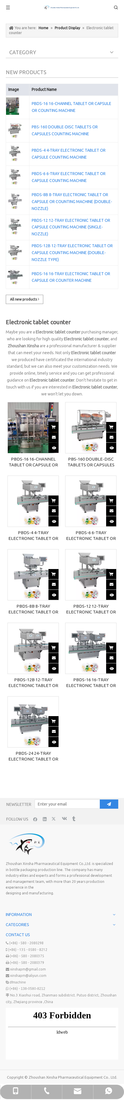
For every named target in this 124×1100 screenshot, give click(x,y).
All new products (24, 299)
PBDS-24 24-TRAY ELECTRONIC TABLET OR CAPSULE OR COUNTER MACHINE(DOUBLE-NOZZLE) (33, 756)
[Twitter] (54, 819)
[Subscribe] (109, 804)
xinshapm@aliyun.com (28, 975)
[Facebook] (35, 819)
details (58, 445)
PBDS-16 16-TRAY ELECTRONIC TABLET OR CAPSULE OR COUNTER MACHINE (71, 277)
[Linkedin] (44, 819)
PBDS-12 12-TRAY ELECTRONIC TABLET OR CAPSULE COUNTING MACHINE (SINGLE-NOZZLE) (71, 227)
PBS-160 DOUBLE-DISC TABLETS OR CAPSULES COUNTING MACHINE (65, 130)
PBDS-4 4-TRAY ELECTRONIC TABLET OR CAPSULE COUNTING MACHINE (69, 153)
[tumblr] (73, 819)
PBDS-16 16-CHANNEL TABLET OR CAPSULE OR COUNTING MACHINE (71, 107)
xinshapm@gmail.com (28, 969)
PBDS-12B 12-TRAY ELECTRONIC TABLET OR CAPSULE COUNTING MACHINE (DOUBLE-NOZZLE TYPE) (72, 252)
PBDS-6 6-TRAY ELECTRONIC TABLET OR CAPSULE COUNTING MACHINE (69, 177)
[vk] (63, 819)
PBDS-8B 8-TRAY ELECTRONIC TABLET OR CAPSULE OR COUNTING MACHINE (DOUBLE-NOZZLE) (72, 201)
